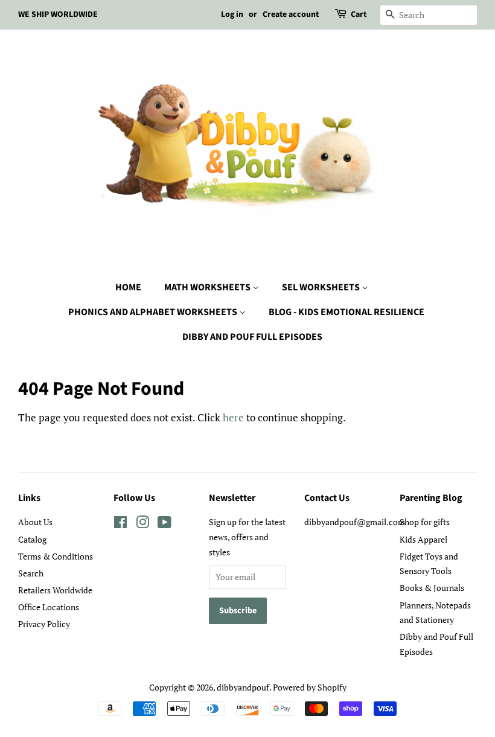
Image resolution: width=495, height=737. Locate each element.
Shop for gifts (425, 522)
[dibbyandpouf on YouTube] (164, 524)
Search (30, 573)
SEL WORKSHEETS (322, 287)
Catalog (32, 539)
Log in (232, 14)
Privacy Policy (44, 624)
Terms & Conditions (55, 556)
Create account (291, 14)
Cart (358, 14)
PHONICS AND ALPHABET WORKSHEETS (153, 312)
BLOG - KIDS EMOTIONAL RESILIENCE (346, 312)
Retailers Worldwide (55, 590)
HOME (128, 287)
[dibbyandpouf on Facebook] (120, 524)
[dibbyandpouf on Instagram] (142, 524)
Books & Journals (432, 587)
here (233, 417)
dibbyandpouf (243, 687)
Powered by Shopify (309, 687)
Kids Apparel (423, 539)
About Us (35, 522)
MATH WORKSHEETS (208, 287)
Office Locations (48, 607)
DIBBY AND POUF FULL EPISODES (252, 336)
